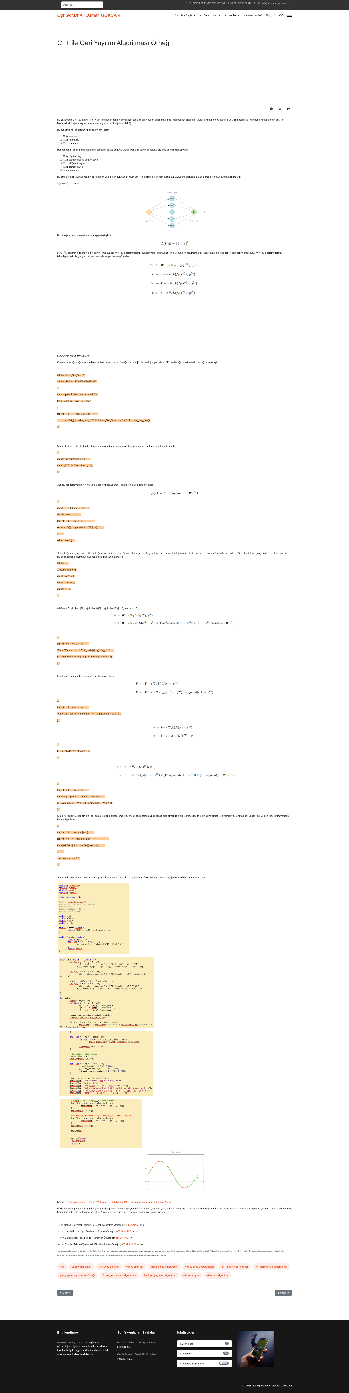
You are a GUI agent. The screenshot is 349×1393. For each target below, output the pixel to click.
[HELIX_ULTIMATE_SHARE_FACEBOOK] (271, 109)
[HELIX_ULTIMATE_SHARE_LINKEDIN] (289, 109)
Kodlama (234, 15)
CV (281, 15)
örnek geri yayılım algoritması (120, 1275)
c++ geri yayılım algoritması (271, 1266)
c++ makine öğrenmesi (235, 1266)
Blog (268, 15)
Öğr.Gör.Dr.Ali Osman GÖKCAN (88, 15)
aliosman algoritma (217, 1275)
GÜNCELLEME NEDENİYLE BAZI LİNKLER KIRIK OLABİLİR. (223, 3)
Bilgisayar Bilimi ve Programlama (136, 1344)
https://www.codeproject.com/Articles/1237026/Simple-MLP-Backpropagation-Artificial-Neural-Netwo (119, 1202)
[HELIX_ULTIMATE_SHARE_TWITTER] (280, 109)
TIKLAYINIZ (132, 1225)
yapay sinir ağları (81, 1266)
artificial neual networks (164, 1266)
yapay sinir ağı (134, 1266)
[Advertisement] (174, 75)
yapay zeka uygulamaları (199, 1266)
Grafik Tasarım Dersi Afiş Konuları (136, 1356)
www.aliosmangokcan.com (72, 1342)
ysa (62, 1266)
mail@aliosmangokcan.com (275, 3)
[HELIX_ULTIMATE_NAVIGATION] (289, 15)
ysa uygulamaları (109, 1266)
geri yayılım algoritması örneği (77, 1275)
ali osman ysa (191, 1275)
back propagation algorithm (160, 1275)
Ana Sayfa (186, 15)
